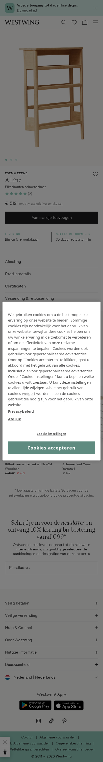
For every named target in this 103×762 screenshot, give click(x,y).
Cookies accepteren (51, 448)
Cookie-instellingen (51, 434)
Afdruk (14, 418)
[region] (51, 381)
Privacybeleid (21, 411)
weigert (28, 393)
